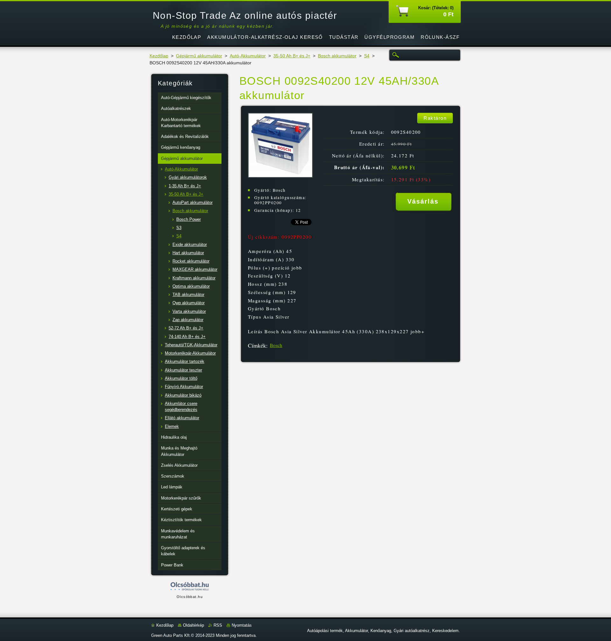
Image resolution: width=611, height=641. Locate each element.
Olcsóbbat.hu (190, 597)
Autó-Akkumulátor (248, 56)
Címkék (257, 345)
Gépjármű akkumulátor (199, 56)
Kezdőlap (159, 56)
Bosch (276, 345)
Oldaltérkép (193, 625)
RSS (218, 625)
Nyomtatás (242, 625)
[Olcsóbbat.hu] (190, 586)
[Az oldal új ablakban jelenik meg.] (280, 176)
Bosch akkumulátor (337, 56)
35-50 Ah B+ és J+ (291, 56)
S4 (366, 56)
